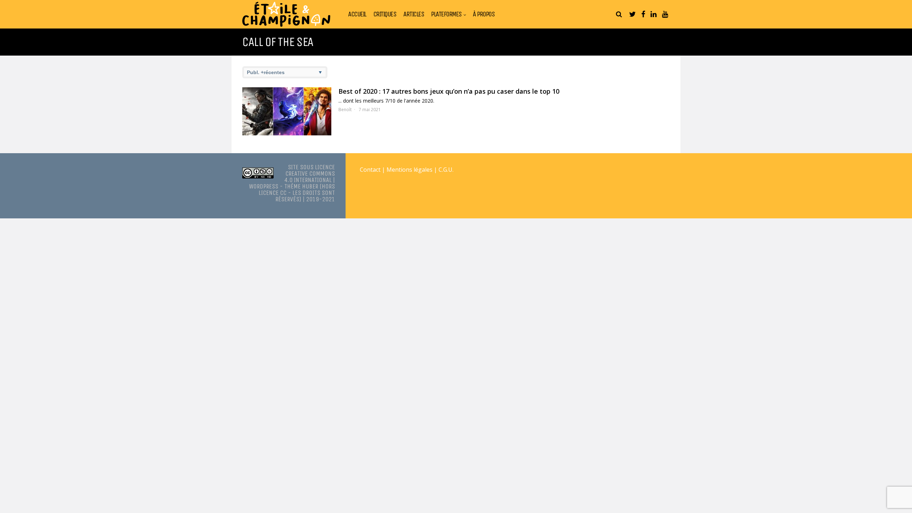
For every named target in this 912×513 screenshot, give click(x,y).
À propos (483, 14)
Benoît (345, 110)
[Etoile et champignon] (286, 25)
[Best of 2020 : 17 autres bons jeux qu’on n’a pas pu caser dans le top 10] (286, 111)
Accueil (357, 14)
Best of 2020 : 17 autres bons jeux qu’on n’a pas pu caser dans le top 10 (448, 91)
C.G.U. (446, 169)
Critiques (385, 14)
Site (293, 167)
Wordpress (263, 186)
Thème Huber (301, 186)
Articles (413, 14)
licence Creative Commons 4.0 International (309, 173)
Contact (370, 169)
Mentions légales (409, 169)
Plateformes (446, 14)
